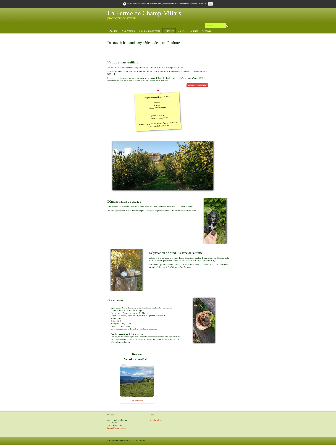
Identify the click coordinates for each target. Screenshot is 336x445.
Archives (206, 30)
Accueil (113, 30)
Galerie (182, 30)
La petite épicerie (155, 420)
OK (210, 4)
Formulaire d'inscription (197, 85)
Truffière (169, 30)
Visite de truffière (136, 401)
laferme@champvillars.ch (116, 428)
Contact (194, 30)
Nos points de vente (149, 30)
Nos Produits (128, 30)
